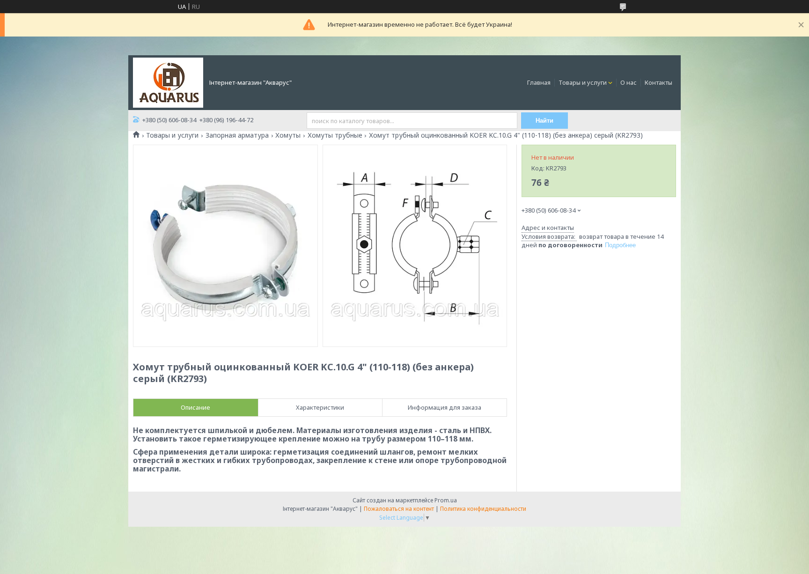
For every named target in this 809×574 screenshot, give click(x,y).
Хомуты (288, 135)
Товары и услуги (583, 82)
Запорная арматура (237, 135)
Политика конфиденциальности (483, 509)
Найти (544, 120)
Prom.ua (445, 500)
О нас (628, 82)
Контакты (658, 82)
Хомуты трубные (335, 135)
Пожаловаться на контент (399, 509)
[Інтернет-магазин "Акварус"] (168, 82)
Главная (539, 82)
